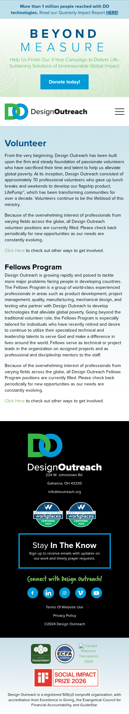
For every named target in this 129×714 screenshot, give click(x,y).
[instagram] (64, 592)
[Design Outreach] (88, 645)
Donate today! (64, 81)
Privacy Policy (64, 615)
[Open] (119, 111)
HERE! (112, 12)
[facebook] (32, 592)
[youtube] (96, 592)
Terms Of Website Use (64, 607)
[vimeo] (80, 592)
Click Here (15, 250)
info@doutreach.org (64, 491)
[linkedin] (48, 592)
